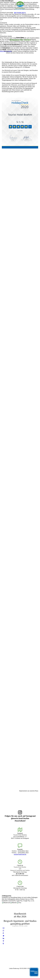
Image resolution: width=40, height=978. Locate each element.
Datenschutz (22, 959)
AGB (32, 959)
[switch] (1, 21)
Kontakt (26, 964)
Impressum (9, 959)
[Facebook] (3, 933)
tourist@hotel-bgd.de (20, 854)
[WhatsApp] (3, 930)
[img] (20, 5)
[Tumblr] (3, 943)
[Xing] (3, 941)
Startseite (14, 964)
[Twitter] (3, 936)
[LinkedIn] (3, 938)
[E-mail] (3, 928)
